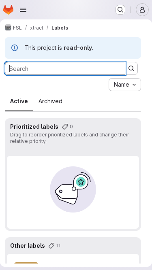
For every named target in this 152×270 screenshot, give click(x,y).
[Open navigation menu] (23, 9)
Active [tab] (19, 101)
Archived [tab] (50, 101)
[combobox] (125, 84)
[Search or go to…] (120, 10)
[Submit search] (131, 68)
